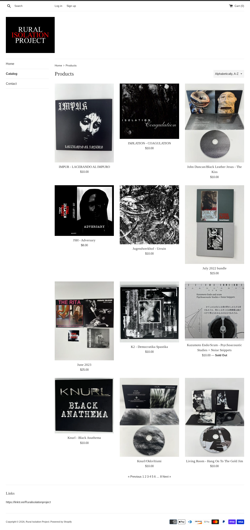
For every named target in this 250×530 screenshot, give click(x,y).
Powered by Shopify (61, 521)
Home (10, 63)
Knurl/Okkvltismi (149, 461)
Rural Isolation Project (37, 521)
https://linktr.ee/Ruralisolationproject (28, 502)
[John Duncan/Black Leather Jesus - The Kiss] (214, 123)
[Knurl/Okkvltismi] (149, 417)
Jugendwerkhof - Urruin (149, 248)
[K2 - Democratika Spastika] (149, 311)
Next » (166, 476)
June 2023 (84, 365)
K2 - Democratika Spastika (149, 347)
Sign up (71, 5)
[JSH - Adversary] (84, 210)
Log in (58, 5)
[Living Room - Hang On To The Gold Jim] (214, 417)
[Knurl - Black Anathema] (84, 405)
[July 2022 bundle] (214, 224)
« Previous (135, 476)
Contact (11, 83)
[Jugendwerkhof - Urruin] (149, 214)
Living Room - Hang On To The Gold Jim (214, 461)
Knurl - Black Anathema (84, 438)
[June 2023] (84, 320)
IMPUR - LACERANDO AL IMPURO (84, 167)
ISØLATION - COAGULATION (149, 143)
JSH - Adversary (84, 240)
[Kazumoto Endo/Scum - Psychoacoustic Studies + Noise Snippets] (214, 310)
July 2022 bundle (215, 268)
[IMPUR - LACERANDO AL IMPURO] (84, 123)
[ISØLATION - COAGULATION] (149, 111)
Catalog (11, 73)
